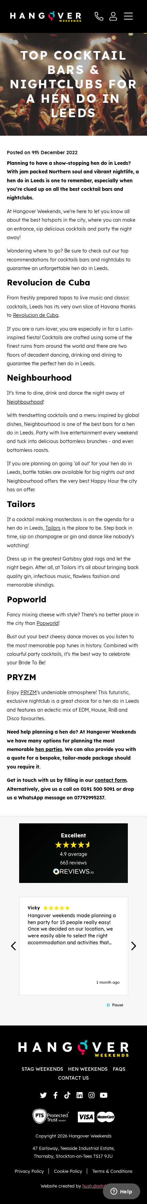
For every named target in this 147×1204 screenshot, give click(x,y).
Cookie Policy (68, 1171)
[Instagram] (91, 1095)
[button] (13, 946)
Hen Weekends (88, 1069)
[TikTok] (67, 1095)
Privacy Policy (29, 1171)
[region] (73, 946)
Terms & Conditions (112, 1171)
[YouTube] (103, 1095)
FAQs (119, 1069)
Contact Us (73, 1078)
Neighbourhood (25, 402)
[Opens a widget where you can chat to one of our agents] (121, 1192)
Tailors (53, 528)
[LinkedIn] (79, 1095)
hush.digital (94, 1186)
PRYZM (29, 692)
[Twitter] (43, 1095)
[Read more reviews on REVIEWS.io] (73, 871)
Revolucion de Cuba (35, 315)
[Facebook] (55, 1095)
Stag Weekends (42, 1069)
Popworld (47, 623)
